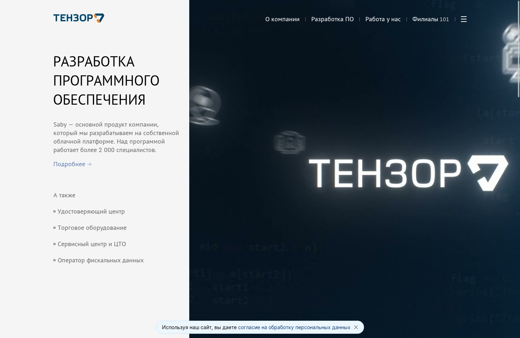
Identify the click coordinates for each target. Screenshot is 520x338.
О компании (282, 19)
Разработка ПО (332, 19)
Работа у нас (383, 19)
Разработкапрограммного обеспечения (106, 80)
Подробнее (69, 164)
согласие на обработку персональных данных (294, 327)
